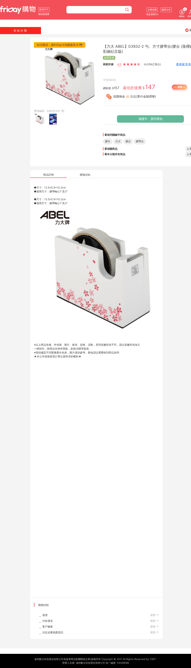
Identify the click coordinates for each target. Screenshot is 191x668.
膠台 (128, 141)
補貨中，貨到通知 (150, 118)
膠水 (107, 141)
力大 (117, 141)
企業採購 (152, 9)
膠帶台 (140, 141)
